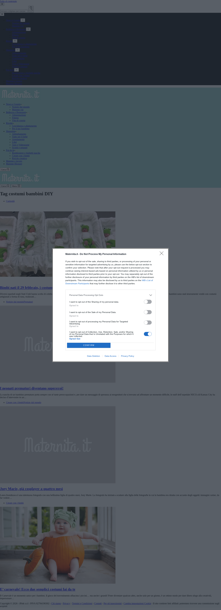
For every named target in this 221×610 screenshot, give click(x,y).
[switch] (148, 302)
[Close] (162, 254)
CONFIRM (88, 345)
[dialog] (110, 305)
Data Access (110, 356)
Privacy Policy (127, 356)
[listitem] (110, 295)
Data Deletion (93, 356)
